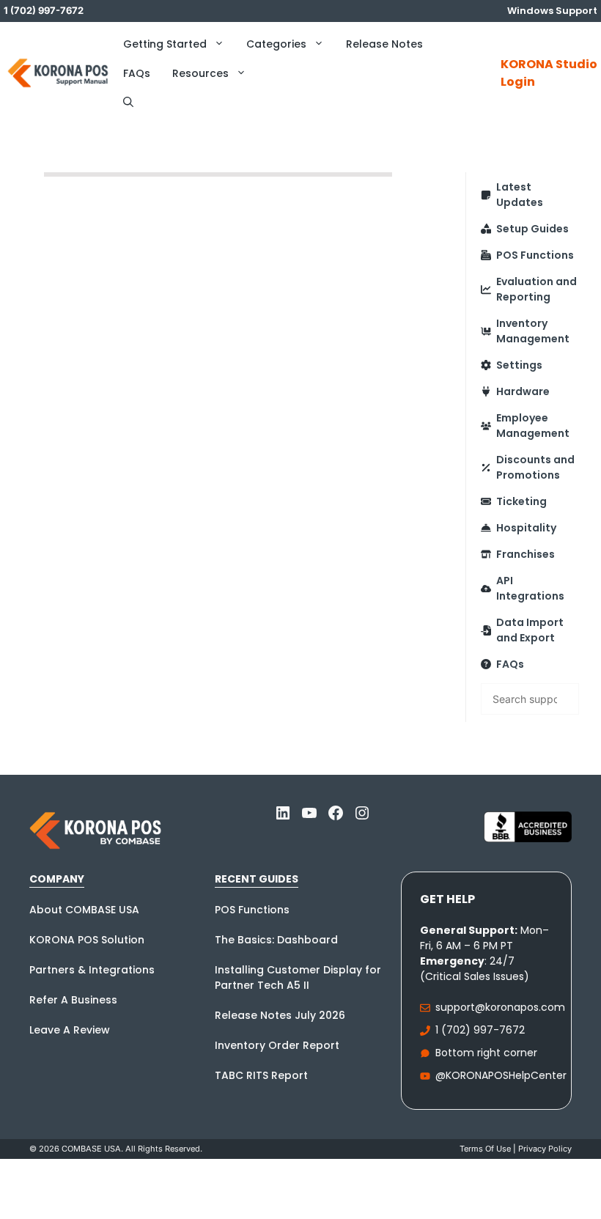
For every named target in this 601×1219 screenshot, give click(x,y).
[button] (128, 102)
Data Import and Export (530, 630)
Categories (276, 44)
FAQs (136, 73)
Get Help (447, 899)
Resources (200, 73)
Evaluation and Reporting (536, 289)
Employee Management (532, 425)
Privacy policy (545, 1148)
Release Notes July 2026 (280, 1015)
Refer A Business (73, 999)
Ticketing (521, 501)
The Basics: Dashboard (276, 939)
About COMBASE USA (84, 909)
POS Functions (535, 255)
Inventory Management (532, 331)
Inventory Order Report (277, 1045)
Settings (519, 365)
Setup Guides (532, 228)
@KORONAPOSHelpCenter (501, 1075)
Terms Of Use (485, 1148)
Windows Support (552, 11)
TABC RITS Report (261, 1075)
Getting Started (165, 44)
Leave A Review (69, 1030)
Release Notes (384, 44)
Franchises (525, 554)
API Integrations (530, 588)
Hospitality (526, 527)
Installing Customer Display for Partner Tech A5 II (298, 977)
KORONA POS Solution (86, 939)
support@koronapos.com (500, 1007)
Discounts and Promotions (535, 467)
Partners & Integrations (92, 969)
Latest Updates (519, 195)
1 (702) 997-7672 (480, 1030)
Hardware (523, 391)
